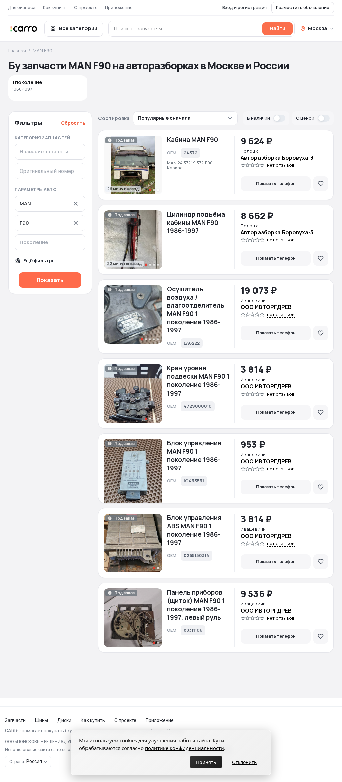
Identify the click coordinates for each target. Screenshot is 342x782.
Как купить (55, 7)
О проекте (86, 7)
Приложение (119, 7)
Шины (41, 720)
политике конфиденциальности (184, 748)
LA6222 (192, 343)
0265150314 (196, 555)
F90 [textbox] (24, 223)
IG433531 (194, 481)
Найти (277, 28)
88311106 (193, 630)
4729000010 (198, 406)
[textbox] (48, 242)
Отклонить (244, 762)
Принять (206, 762)
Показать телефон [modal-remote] (276, 183)
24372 (190, 153)
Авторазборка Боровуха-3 (277, 157)
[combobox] (50, 204)
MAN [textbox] (25, 204)
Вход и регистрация (244, 7)
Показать (50, 280)
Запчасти (15, 720)
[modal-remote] (320, 183)
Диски (64, 720)
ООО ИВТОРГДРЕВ (266, 307)
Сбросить (73, 123)
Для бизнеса (22, 7)
